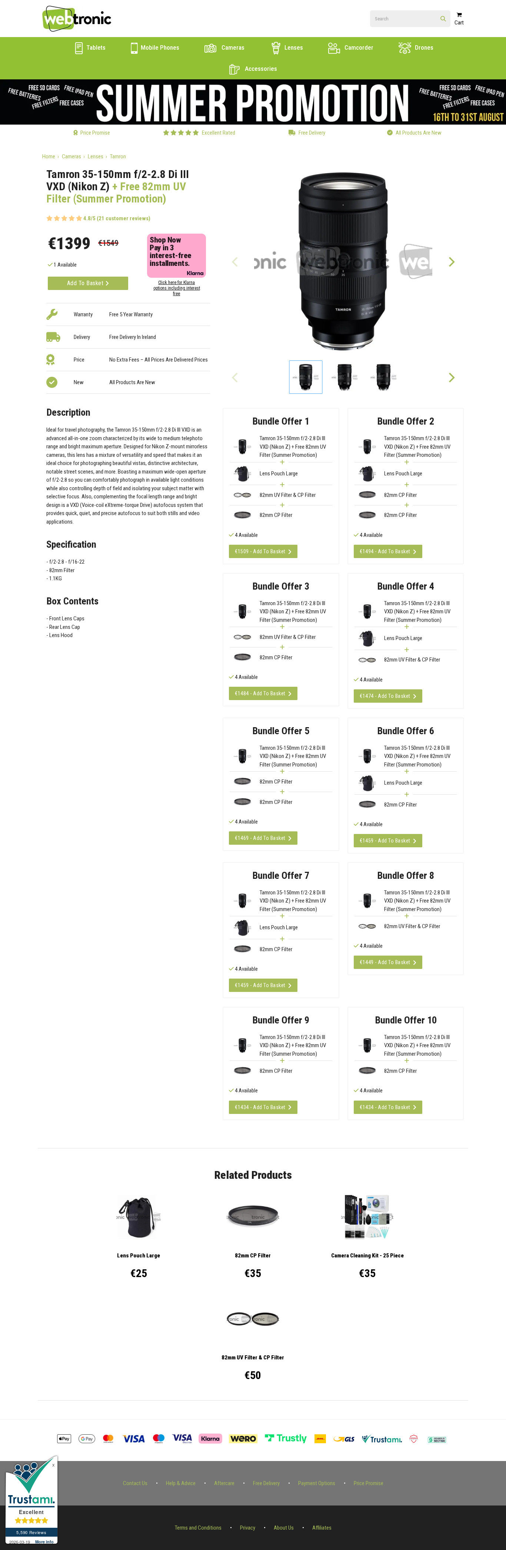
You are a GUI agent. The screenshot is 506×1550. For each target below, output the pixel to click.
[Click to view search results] (443, 19)
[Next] (451, 261)
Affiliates (322, 1527)
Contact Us (135, 1483)
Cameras (232, 47)
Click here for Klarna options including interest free (176, 288)
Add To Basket (86, 283)
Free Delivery (266, 1483)
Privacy (247, 1527)
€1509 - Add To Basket (260, 551)
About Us (284, 1527)
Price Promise (368, 1483)
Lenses (293, 47)
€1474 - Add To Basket (385, 696)
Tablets (95, 47)
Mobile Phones (159, 47)
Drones (423, 47)
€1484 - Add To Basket (260, 693)
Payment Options (316, 1483)
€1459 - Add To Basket (385, 841)
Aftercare (224, 1483)
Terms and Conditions (198, 1527)
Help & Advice (181, 1483)
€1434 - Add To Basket (260, 1107)
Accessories (260, 68)
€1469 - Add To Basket (260, 838)
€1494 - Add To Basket (385, 551)
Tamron (118, 156)
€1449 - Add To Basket (385, 962)
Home (48, 156)
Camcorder (358, 47)
